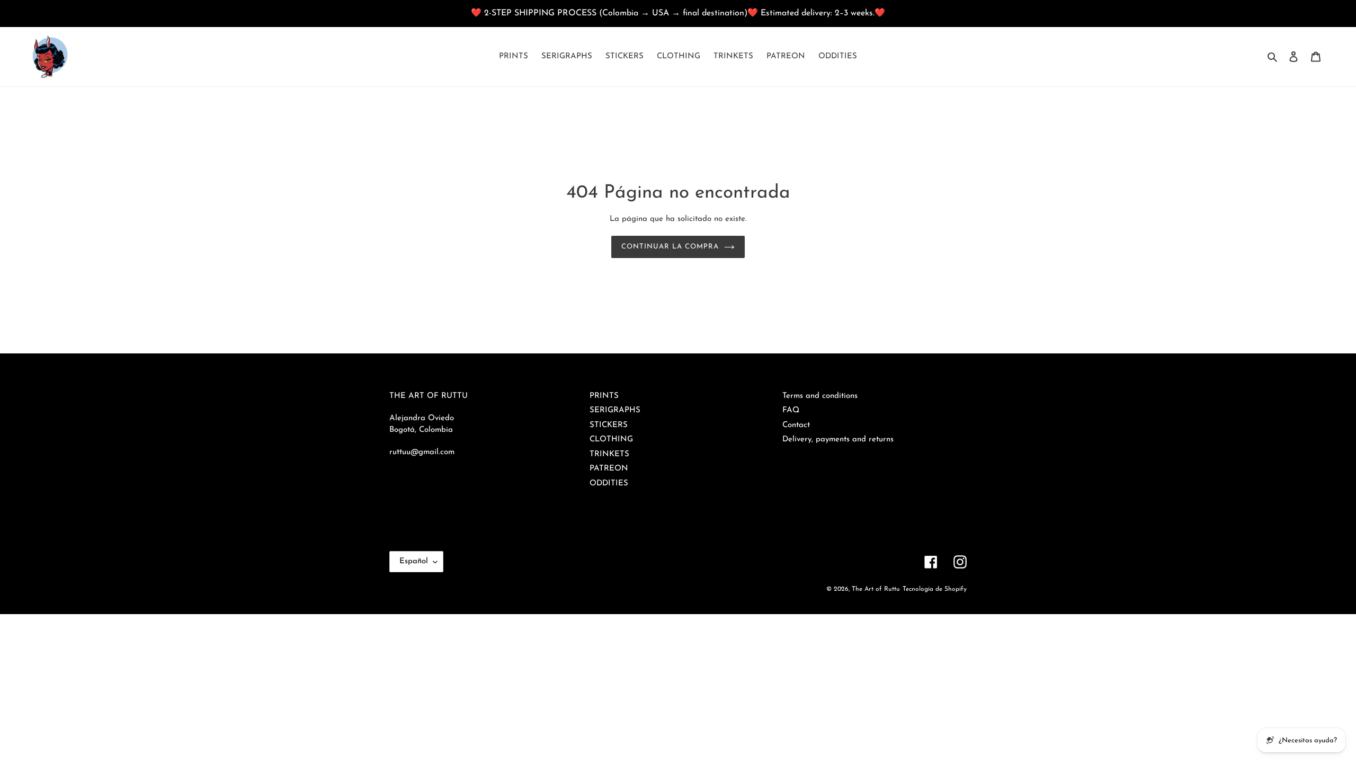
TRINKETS (609, 454)
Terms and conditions (820, 396)
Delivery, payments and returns (838, 439)
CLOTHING (611, 439)
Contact (796, 425)
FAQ (790, 410)
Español (413, 561)
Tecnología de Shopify (935, 589)
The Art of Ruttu (876, 589)
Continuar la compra (670, 246)
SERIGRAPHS (615, 410)
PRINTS (604, 396)
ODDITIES (609, 483)
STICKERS (609, 425)
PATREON (609, 469)
